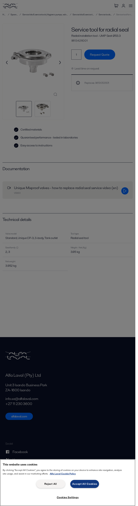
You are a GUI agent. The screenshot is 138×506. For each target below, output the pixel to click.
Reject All (50, 484)
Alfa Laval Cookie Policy (63, 473)
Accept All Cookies (84, 484)
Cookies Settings (68, 497)
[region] (67, 482)
